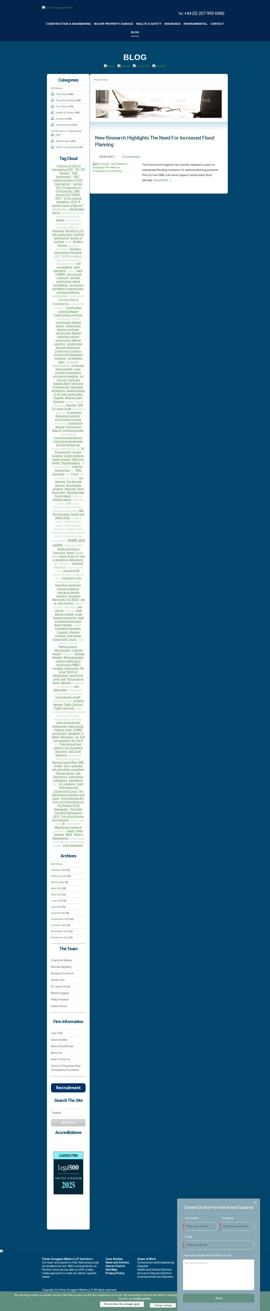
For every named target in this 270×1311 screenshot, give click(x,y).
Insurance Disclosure (68, 581)
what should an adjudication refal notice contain (68, 842)
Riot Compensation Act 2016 (69, 738)
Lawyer (59, 610)
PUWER (77, 729)
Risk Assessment (71, 744)
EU (78, 448)
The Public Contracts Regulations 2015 (68, 813)
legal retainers (63, 624)
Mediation (68, 653)
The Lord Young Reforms (68, 802)
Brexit (68, 241)
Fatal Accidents (70, 463)
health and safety (73, 545)
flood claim (59, 492)
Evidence (57, 455)
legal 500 (70, 610)
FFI (73, 470)
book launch (61, 238)
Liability (77, 625)
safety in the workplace (68, 747)
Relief (55, 737)
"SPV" (58, 198)
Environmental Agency (68, 437)
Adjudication (63, 141)
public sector (76, 726)
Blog (135, 32)
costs (77, 369)
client (79, 270)
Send (218, 1298)
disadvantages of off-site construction (69, 392)
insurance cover (72, 578)
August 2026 (58, 912)
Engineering (60, 423)
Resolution (67, 737)
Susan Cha (57, 980)
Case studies (59, 1039)
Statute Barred (65, 773)
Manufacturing (68, 646)
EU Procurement (69, 450)
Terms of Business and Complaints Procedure (65, 1067)
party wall (59, 679)
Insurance (61, 118)
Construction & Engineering (65, 302)
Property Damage (66, 100)
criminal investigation (68, 372)
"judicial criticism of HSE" (68, 180)
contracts (60, 358)
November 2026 (60, 931)
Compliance (60, 285)
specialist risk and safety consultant (68, 767)
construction (60, 295)
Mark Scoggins (60, 993)
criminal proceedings (66, 376)
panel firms (76, 675)
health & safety (148, 23)
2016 (74, 201)
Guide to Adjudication (65, 510)
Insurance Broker (62, 574)
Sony (67, 765)
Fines (75, 474)
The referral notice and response (68, 818)
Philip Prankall (59, 999)
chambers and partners (68, 259)
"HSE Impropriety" (67, 174)
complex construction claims (68, 279)
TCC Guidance (67, 783)
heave (70, 552)
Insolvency (65, 563)
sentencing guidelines (68, 758)
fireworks (70, 488)
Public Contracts (64, 708)
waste (71, 830)
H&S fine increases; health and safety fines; (68, 514)
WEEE (69, 834)
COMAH (60, 274)
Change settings (163, 1304)
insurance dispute (68, 588)
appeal (60, 220)
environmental (196, 23)
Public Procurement (67, 147)
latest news (69, 607)
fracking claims (61, 499)
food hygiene (63, 496)
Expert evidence (74, 455)
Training (74, 820)
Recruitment (68, 1087)
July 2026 (56, 906)
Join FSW (56, 1033)
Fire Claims (62, 106)
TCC (54, 784)
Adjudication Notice (73, 212)
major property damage (113, 23)
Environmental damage (68, 441)
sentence (61, 755)
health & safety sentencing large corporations (68, 536)
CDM (57, 256)
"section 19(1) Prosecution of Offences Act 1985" (69, 187)
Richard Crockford (62, 973)
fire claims (72, 478)
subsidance (60, 780)
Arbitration (75, 223)
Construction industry (68, 351)
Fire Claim (59, 478)
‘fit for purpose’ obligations (69, 200)
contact (217, 23)
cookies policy (142, 1298)
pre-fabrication (66, 688)
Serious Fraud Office (64, 762)
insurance (172, 23)
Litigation (62, 632)
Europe (77, 452)
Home (97, 79)
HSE (55, 563)
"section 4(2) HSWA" (68, 194)
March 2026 (57, 882)
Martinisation (62, 650)
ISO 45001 (73, 599)
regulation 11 (76, 733)
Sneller (58, 765)
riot (77, 737)
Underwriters (73, 823)
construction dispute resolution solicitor (68, 334)
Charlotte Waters (65, 263)
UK (63, 823)
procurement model (68, 697)
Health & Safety (64, 112)
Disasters (59, 401)
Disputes (71, 405)
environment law (73, 430)
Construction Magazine (68, 354)
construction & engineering (68, 23)
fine (68, 474)
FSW (68, 503)
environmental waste (64, 448)
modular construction (66, 668)
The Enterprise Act (72, 798)
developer (77, 387)
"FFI (77, 169)
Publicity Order (63, 729)
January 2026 (58, 869)
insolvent (77, 563)
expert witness (61, 459)
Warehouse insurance (68, 827)
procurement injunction (68, 693)
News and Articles (62, 1046)
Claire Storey (59, 1006)
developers (58, 390)
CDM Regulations (71, 256)
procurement (75, 689)
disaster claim (73, 397)
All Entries (56, 88)
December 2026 (60, 937)
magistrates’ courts (64, 639)
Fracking (77, 496)
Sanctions (61, 751)
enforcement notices (68, 419)
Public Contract (73, 704)
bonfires (79, 234)
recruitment (59, 733)
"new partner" (62, 184)
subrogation (76, 776)
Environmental (64, 124)
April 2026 (56, 888)
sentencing (74, 755)
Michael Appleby (61, 966)
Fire (82, 474)
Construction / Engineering (66, 130)
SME (81, 762)
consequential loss (68, 292)
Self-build (75, 751)
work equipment (73, 845)
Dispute (70, 401)
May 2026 (56, 894)
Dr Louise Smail (61, 408)
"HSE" (76, 176)
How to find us (60, 1059)
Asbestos (58, 230)
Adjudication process (68, 216)
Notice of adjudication (65, 673)
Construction (76, 295)
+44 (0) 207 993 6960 (204, 13)
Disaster (59, 397)
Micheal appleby (74, 657)
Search (68, 1123)
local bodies (74, 635)
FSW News (62, 94)
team (80, 783)
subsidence (76, 780)
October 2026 (58, 925)
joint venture (65, 603)
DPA (80, 405)
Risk (56, 744)
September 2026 (60, 919)
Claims (71, 270)
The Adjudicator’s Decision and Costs (68, 795)
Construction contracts (68, 315)
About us (56, 1052)
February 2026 (59, 876)
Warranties (60, 830)
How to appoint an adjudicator (69, 558)
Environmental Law (68, 445)
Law (79, 606)
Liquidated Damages (68, 628)
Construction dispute (68, 318)
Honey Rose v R (68, 556)
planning (65, 682)
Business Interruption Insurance (68, 250)
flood (80, 488)
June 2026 (57, 900)
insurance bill (71, 570)
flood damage (75, 492)
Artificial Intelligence (68, 227)
